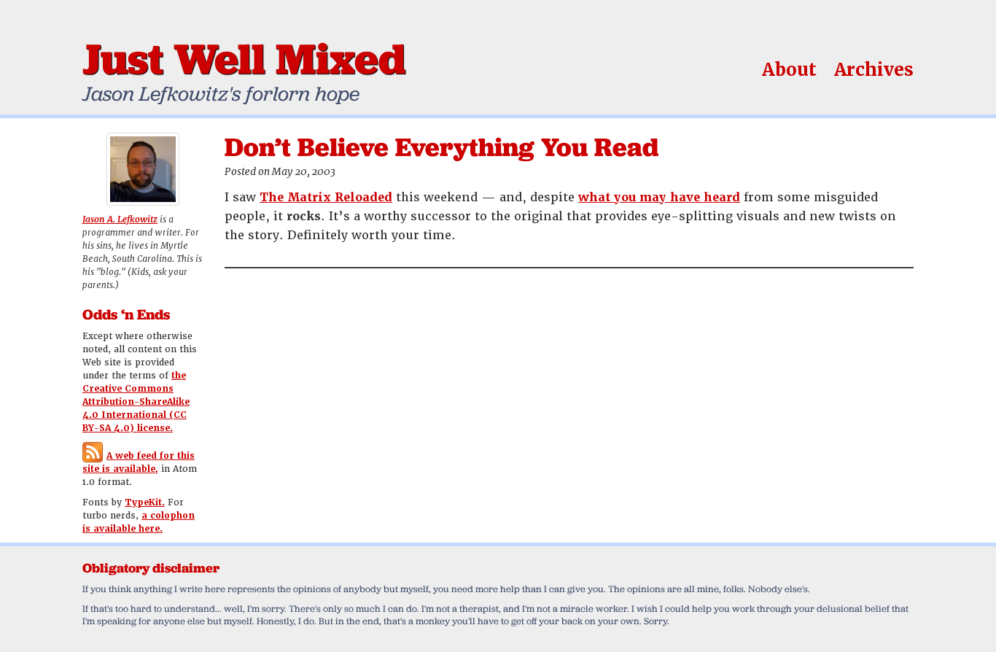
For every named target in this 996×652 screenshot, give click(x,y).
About (789, 69)
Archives (874, 69)
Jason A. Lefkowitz (119, 219)
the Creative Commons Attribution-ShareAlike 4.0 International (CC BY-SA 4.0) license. (136, 402)
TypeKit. (145, 502)
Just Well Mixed (243, 58)
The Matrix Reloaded (326, 197)
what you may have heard (659, 197)
